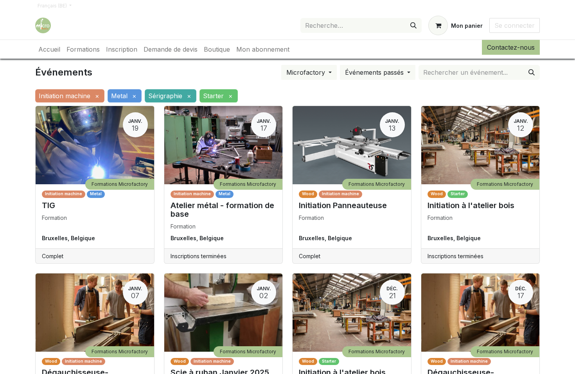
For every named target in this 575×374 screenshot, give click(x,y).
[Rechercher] (413, 25)
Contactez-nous (511, 47)
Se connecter (514, 25)
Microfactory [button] (306, 72)
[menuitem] (49, 49)
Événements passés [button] (375, 72)
